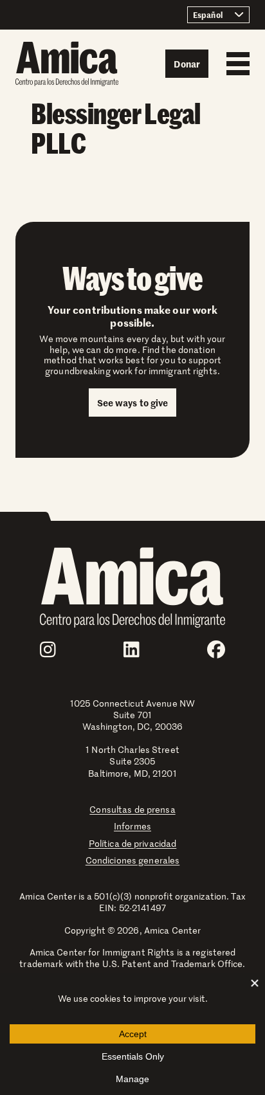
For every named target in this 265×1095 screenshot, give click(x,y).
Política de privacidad (133, 843)
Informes (132, 826)
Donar (187, 63)
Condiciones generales (133, 860)
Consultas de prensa (132, 809)
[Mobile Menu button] (235, 63)
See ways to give (133, 402)
